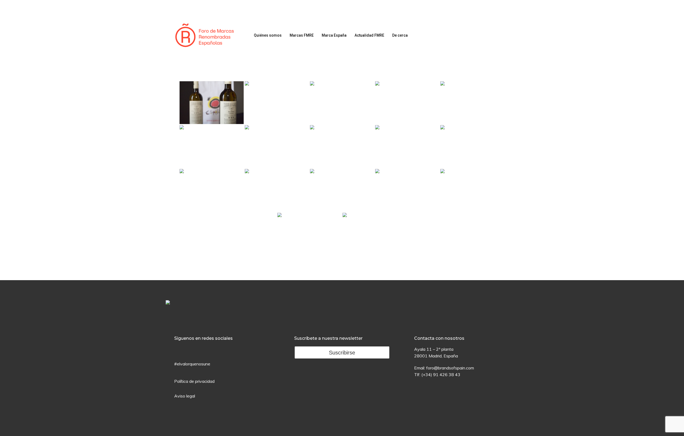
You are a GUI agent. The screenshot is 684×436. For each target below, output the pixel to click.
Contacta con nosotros (439, 338)
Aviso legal (184, 396)
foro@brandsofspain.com (450, 368)
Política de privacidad (194, 381)
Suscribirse (342, 353)
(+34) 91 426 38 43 (440, 374)
